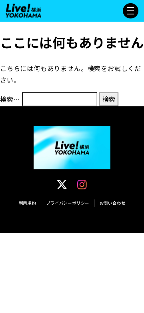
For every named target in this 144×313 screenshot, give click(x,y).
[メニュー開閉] (130, 10)
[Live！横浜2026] (23, 9)
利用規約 (27, 203)
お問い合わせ (113, 203)
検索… (10, 99)
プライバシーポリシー (67, 203)
